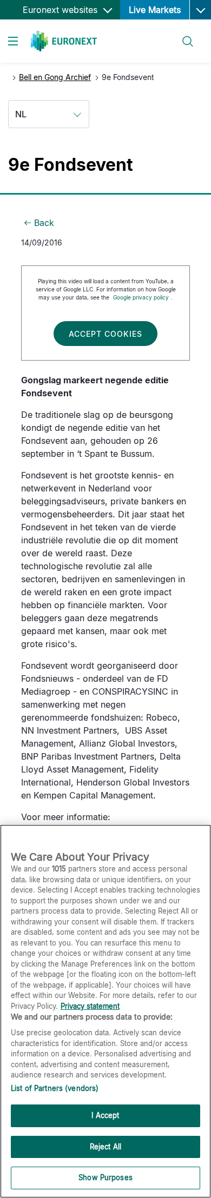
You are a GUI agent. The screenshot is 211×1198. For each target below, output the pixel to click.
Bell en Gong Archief (55, 77)
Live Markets (155, 9)
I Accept (105, 1115)
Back (44, 222)
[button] (200, 9)
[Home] (64, 41)
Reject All (105, 1146)
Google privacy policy (141, 297)
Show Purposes (105, 1177)
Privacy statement (90, 1006)
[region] (105, 1011)
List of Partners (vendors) (54, 1088)
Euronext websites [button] (61, 9)
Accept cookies (105, 333)
